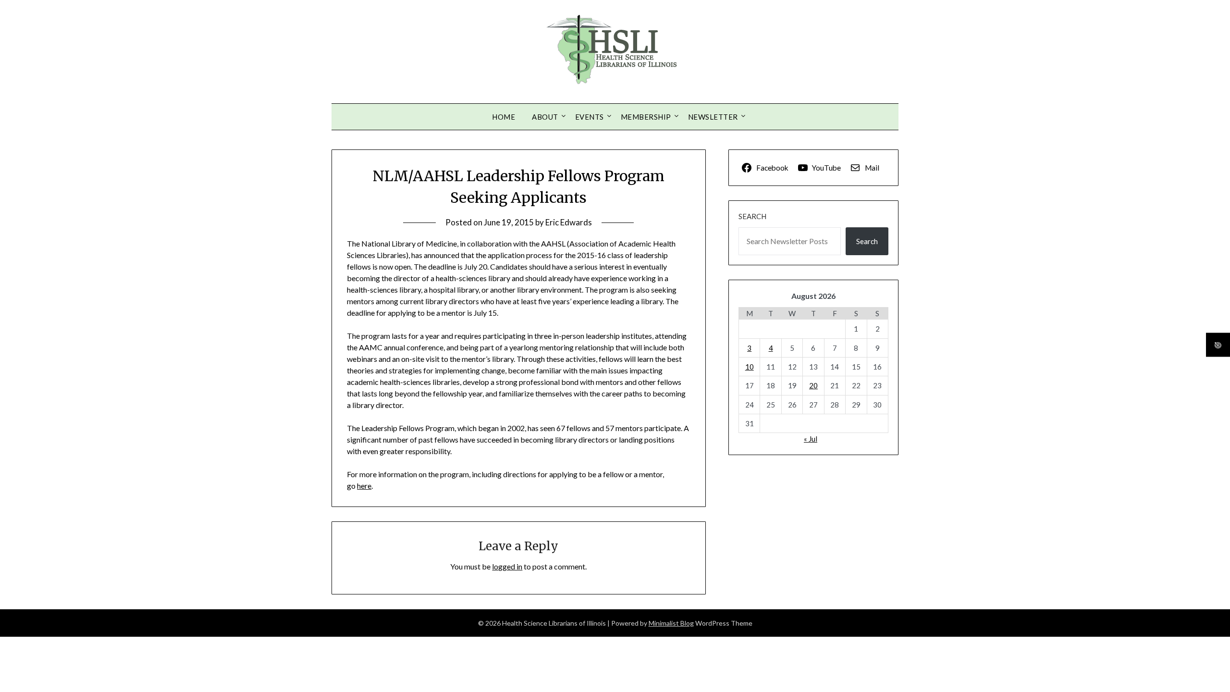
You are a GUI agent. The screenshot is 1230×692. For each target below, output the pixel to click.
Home (503, 116)
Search (752, 216)
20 (813, 385)
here (364, 485)
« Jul (810, 438)
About (545, 116)
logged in (507, 566)
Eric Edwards (568, 222)
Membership (646, 116)
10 (749, 366)
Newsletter (713, 116)
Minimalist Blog (671, 623)
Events (589, 116)
